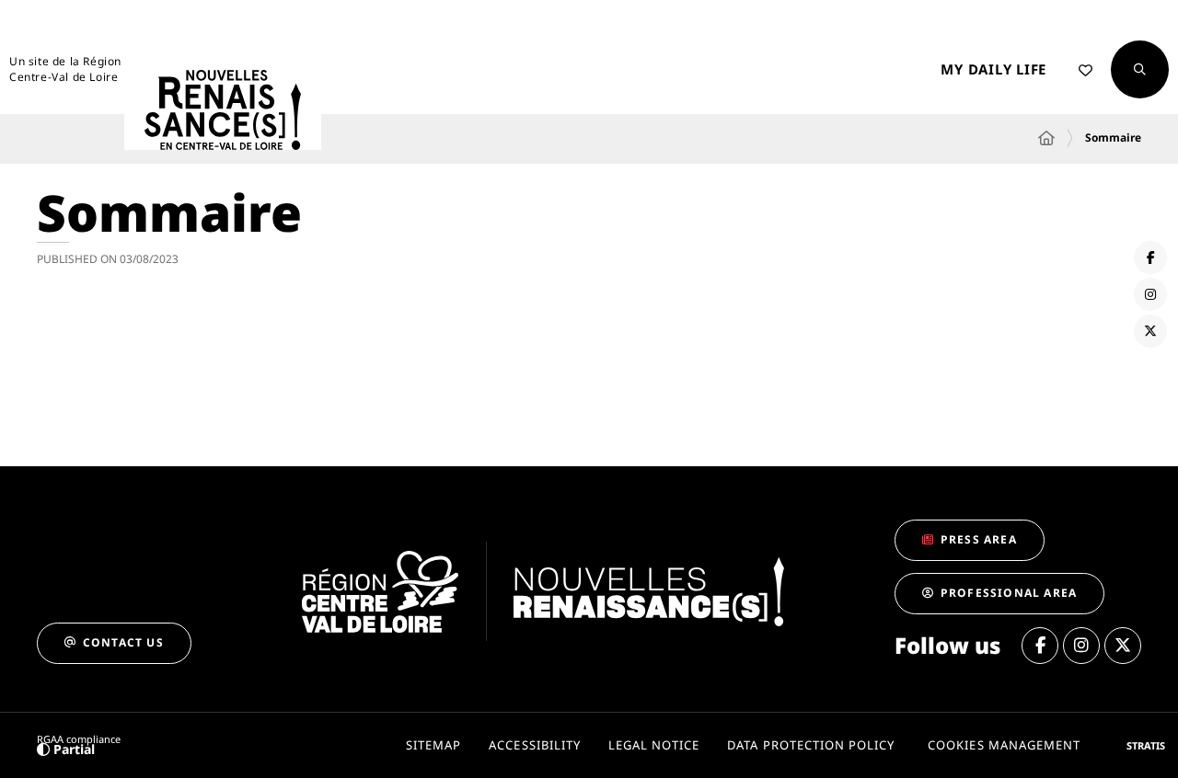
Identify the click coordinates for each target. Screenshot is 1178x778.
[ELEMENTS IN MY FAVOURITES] (1085, 70)
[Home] (1046, 138)
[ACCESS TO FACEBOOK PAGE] (1150, 257)
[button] (1140, 69)
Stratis (1145, 745)
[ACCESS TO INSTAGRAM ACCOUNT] (1150, 294)
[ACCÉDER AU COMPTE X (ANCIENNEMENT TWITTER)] (1150, 331)
